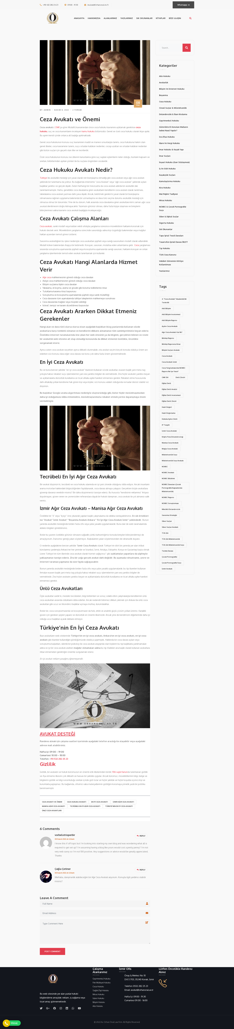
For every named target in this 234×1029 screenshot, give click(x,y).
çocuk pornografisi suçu (171, 563)
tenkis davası (167, 551)
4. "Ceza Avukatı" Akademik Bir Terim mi (174, 301)
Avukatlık (163, 82)
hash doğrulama (168, 413)
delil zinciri (180, 377)
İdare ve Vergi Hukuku (169, 143)
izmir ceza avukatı (169, 431)
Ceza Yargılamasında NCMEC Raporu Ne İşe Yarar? (173, 369)
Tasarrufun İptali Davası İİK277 (173, 242)
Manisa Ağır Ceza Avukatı (53, 806)
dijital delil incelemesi (171, 395)
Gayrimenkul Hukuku (169, 120)
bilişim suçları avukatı (171, 350)
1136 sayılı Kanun (120, 772)
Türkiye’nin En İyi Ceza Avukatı (119, 806)
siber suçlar (167, 521)
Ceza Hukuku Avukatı (76, 802)
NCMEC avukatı (168, 473)
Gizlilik (48, 764)
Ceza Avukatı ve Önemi (52, 802)
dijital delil (166, 383)
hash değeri (167, 407)
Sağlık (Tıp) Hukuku (101, 990)
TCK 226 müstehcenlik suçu (173, 545)
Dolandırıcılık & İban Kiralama (173, 114)
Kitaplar (160, 18)
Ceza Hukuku (165, 101)
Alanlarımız (110, 18)
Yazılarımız (126, 18)
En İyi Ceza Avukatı (99, 802)
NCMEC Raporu (168, 497)
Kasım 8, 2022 (61, 110)
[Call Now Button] (6, 1023)
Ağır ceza (47, 277)
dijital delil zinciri (169, 401)
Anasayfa (79, 18)
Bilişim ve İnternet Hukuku (171, 89)
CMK (57, 127)
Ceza (136, 245)
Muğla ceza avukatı (170, 449)
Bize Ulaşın (175, 18)
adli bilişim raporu (169, 320)
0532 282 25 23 (140, 986)
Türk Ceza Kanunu (167, 255)
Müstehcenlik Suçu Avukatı (173, 461)
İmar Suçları (164, 156)
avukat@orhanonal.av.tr (98, 5)
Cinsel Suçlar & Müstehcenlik (173, 108)
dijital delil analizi (169, 389)
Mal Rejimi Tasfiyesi (168, 194)
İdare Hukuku (98, 998)
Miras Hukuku (165, 200)
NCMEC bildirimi (168, 478)
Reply (142, 836)
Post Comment (53, 951)
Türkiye (43, 178)
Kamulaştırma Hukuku (169, 181)
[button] (12, 1023)
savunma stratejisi (169, 515)
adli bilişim (166, 308)
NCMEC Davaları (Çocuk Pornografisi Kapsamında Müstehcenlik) (172, 487)
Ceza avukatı (46, 226)
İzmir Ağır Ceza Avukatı (123, 802)
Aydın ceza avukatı (170, 326)
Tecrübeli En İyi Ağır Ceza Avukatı (85, 806)
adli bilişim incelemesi (171, 314)
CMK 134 (165, 377)
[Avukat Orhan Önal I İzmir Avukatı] (53, 18)
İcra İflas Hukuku (167, 137)
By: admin (45, 110)
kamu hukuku (88, 131)
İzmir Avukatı (167, 569)
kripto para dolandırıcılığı (172, 437)
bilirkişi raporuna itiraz (171, 344)
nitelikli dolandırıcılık (171, 509)
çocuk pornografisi (169, 557)
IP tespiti (166, 425)
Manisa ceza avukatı (170, 443)
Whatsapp (182, 5)
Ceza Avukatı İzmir (169, 362)
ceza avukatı (167, 356)
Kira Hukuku (164, 188)
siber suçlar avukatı (170, 527)
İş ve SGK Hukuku (167, 168)
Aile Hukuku (164, 76)
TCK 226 (165, 533)
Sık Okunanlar (144, 18)
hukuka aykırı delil (169, 419)
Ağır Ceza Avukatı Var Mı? (172, 332)
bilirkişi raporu (168, 338)
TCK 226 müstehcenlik (171, 539)
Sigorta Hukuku (166, 223)
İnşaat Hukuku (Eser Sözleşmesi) (174, 162)
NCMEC (165, 467)
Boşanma (163, 95)
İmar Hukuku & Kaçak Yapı (171, 149)
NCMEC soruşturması (170, 503)
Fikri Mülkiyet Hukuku (101, 982)
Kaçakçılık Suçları (167, 175)
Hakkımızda (94, 18)
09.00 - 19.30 (73, 5)
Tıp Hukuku (164, 248)
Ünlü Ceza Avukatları (52, 811)
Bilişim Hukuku (99, 1002)
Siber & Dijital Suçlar (169, 216)
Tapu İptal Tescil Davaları (171, 235)
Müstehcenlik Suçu (169, 455)
